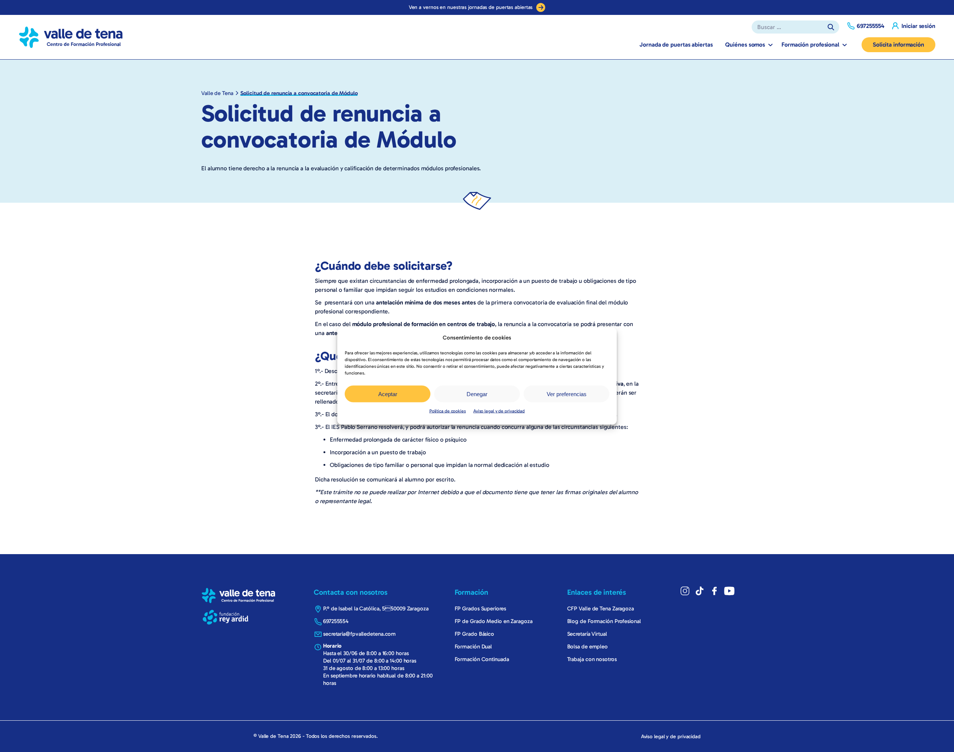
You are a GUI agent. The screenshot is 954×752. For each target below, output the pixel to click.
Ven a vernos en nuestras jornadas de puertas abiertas (471, 7)
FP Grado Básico (475, 634)
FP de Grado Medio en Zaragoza (494, 621)
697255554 (335, 621)
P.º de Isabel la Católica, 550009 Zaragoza (376, 608)
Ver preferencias (567, 394)
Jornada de (676, 44)
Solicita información (898, 44)
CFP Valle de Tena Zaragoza (600, 608)
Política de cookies (447, 411)
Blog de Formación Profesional (604, 621)
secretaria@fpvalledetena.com (359, 634)
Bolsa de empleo (587, 646)
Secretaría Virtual (587, 634)
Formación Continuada (482, 659)
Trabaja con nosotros (592, 659)
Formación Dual (473, 646)
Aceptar (387, 394)
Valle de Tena (217, 93)
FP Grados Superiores (480, 608)
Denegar (477, 394)
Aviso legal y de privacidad (499, 411)
